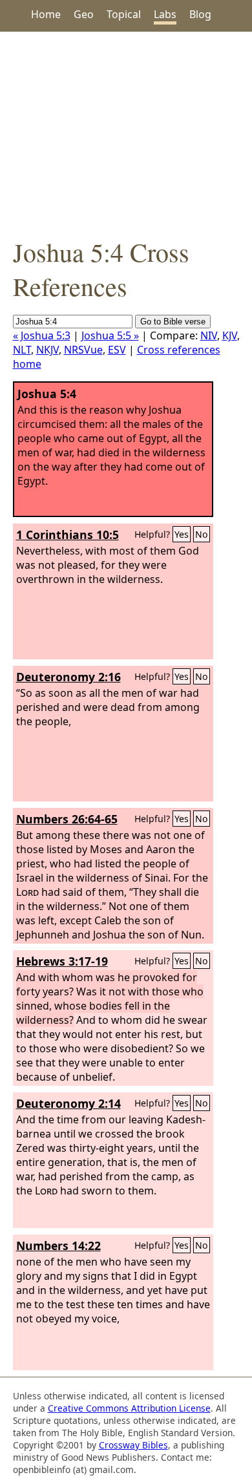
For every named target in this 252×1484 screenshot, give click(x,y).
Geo (84, 14)
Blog (200, 14)
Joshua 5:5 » (110, 335)
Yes (181, 534)
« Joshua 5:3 (41, 335)
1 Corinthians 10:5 (67, 534)
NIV (208, 335)
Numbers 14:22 (58, 1245)
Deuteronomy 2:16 (68, 676)
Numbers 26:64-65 (67, 819)
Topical (124, 14)
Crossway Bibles (133, 1445)
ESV (117, 350)
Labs (165, 14)
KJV (229, 335)
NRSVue (83, 350)
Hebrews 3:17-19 (62, 961)
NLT (22, 350)
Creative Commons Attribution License (129, 1408)
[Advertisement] (126, 133)
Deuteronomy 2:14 (68, 1103)
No (201, 534)
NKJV (47, 350)
